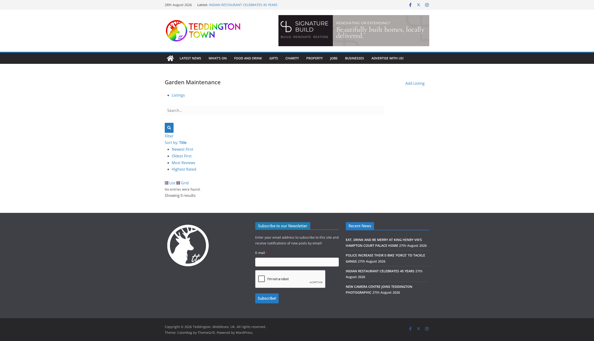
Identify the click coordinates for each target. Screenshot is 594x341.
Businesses (354, 58)
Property (314, 58)
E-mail (261, 252)
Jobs (334, 58)
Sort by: (176, 142)
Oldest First (182, 156)
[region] (353, 30)
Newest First (182, 149)
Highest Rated (184, 169)
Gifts (273, 58)
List (171, 182)
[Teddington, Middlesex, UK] (170, 58)
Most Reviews (183, 162)
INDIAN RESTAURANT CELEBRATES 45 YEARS (243, 6)
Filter (169, 136)
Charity (292, 58)
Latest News (190, 58)
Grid (184, 182)
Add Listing (415, 83)
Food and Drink (248, 58)
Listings (178, 95)
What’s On (218, 58)
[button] (380, 30)
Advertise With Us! (387, 58)
